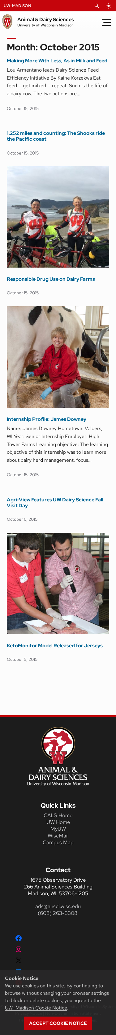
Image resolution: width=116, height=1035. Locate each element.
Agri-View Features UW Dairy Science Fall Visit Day (55, 502)
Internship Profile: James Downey (46, 419)
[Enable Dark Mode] (108, 6)
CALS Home (58, 815)
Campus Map (58, 842)
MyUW (58, 828)
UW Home (58, 822)
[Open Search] (97, 6)
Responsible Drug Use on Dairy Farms (51, 279)
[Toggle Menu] (106, 22)
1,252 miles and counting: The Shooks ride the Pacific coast (56, 136)
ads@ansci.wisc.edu (58, 906)
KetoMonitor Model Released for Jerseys (55, 645)
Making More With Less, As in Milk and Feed (57, 60)
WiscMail (58, 835)
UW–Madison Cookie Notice (36, 1008)
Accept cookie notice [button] (58, 1023)
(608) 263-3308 (58, 913)
